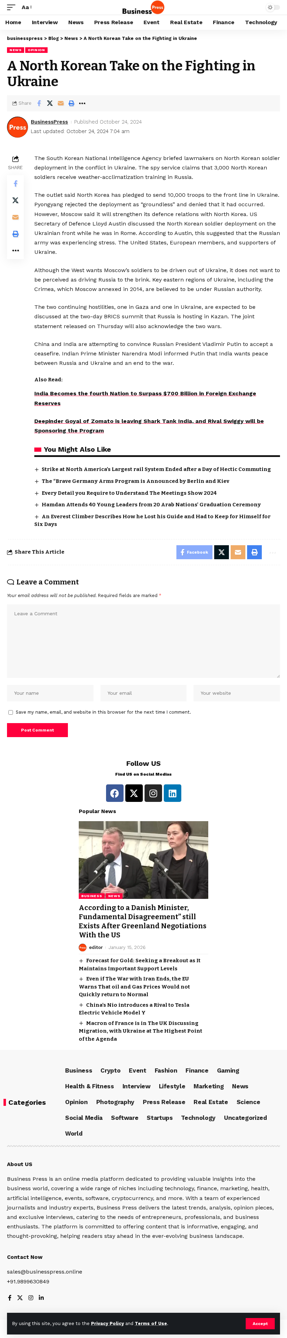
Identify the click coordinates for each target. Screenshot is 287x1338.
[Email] (60, 103)
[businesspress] (143, 7)
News (15, 50)
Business (91, 896)
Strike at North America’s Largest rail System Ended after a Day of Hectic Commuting (156, 469)
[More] (82, 103)
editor (96, 947)
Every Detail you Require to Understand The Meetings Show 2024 (129, 493)
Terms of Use (151, 1323)
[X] (20, 1298)
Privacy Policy (107, 1323)
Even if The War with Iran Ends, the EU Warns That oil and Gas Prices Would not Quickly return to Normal (134, 987)
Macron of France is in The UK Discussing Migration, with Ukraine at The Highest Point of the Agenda (140, 1031)
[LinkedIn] (41, 1298)
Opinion (36, 50)
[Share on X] (50, 103)
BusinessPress (49, 122)
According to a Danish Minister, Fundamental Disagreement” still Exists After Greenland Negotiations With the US (142, 921)
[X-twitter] (134, 793)
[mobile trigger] (13, 7)
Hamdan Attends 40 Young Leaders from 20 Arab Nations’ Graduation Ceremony (151, 504)
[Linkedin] (172, 793)
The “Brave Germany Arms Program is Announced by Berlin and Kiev (135, 481)
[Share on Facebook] (39, 103)
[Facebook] (115, 793)
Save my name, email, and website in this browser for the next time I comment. (103, 712)
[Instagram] (153, 793)
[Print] (71, 103)
